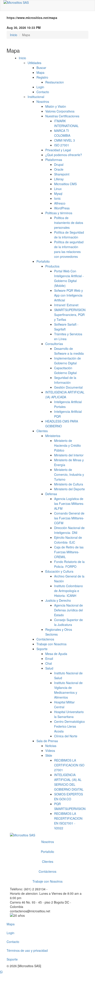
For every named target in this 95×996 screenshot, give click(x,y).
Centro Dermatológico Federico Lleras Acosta (69, 726)
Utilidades (34, 63)
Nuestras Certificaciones (62, 116)
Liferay (59, 179)
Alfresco (59, 203)
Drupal (58, 164)
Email (49, 658)
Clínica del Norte (65, 736)
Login (40, 87)
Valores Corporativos (59, 111)
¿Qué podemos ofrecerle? (63, 155)
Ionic (57, 198)
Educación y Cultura (59, 571)
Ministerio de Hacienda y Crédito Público (67, 445)
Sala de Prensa (47, 741)
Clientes (42, 431)
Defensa (51, 494)
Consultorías (54, 343)
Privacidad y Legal (58, 150)
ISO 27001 (61, 145)
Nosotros (42, 101)
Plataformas (53, 159)
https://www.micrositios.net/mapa (32, 17)
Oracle (58, 169)
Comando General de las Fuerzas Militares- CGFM (69, 518)
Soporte (42, 649)
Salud (49, 668)
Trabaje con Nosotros (51, 644)
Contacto (42, 92)
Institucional (36, 96)
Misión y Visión (55, 106)
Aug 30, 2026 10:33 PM (24, 27)
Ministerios (52, 435)
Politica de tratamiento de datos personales (68, 223)
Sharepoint (61, 174)
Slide (48, 755)
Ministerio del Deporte (69, 489)
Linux (58, 188)
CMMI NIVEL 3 (64, 140)
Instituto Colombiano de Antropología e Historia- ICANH (68, 591)
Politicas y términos (58, 213)
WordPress (62, 208)
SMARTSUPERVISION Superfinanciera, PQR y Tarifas (70, 315)
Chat (48, 663)
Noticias (50, 745)
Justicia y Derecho (58, 600)
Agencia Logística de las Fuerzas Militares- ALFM (69, 503)
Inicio (13, 35)
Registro (42, 77)
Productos (52, 266)
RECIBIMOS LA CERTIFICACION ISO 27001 (69, 765)
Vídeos (50, 750)
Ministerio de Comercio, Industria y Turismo (69, 474)
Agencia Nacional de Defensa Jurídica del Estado (68, 610)
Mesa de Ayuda (56, 653)
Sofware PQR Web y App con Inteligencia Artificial (68, 295)
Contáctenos (45, 639)
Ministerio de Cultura (68, 484)
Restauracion (54, 82)
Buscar (41, 67)
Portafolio (43, 261)
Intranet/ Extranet (66, 305)
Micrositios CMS (65, 184)
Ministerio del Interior (69, 455)
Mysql (58, 193)
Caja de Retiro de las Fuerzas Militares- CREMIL (69, 552)
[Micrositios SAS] (47, 2)
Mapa (40, 72)
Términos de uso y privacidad (27, 950)
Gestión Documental (68, 387)
